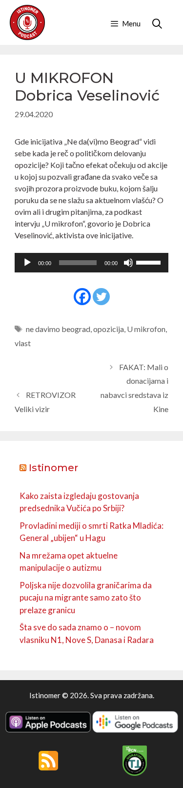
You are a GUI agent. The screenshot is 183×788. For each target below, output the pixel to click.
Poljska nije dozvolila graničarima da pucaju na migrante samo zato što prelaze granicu (86, 597)
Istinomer (53, 468)
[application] (91, 262)
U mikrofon (146, 328)
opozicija (108, 328)
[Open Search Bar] (157, 23)
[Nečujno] (128, 263)
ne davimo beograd (58, 328)
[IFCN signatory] (134, 772)
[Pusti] (27, 263)
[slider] (149, 261)
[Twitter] (101, 296)
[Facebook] (82, 296)
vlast (23, 343)
